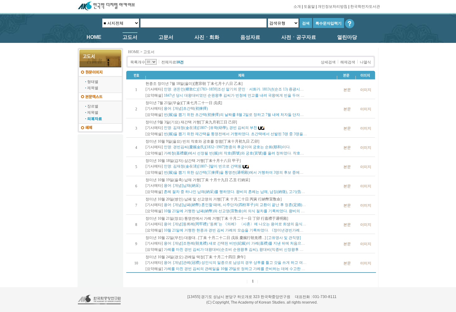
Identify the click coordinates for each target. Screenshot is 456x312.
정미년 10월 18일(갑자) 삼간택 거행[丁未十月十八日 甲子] (193, 160)
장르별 (92, 106)
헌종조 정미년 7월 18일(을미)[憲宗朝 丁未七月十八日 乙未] (194, 83)
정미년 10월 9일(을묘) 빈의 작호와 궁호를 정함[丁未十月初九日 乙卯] (202, 141)
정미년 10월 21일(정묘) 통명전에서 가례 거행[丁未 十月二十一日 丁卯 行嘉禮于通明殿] (216, 218)
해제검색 (347, 62)
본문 (347, 90)
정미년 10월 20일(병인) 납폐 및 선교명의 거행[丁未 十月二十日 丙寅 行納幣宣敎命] (213, 199)
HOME (133, 52)
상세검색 (328, 62)
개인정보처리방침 (332, 6)
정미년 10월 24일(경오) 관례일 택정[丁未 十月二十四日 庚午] (195, 257)
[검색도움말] (349, 23)
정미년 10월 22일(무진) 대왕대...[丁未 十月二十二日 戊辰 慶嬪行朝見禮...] (205, 238)
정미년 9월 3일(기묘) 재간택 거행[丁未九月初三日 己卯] (191, 122)
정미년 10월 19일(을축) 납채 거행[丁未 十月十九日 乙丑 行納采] (197, 180)
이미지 (365, 90)
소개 (297, 6)
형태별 (92, 82)
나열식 (365, 62)
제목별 (92, 88)
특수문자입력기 (328, 23)
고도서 (148, 52)
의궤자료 (94, 119)
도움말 (309, 6)
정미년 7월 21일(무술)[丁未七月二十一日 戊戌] (183, 103)
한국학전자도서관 (365, 6)
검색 (306, 23)
